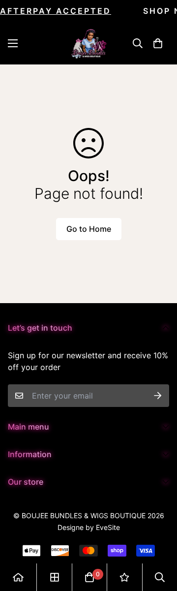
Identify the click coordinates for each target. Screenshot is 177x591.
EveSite (108, 527)
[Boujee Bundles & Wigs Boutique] (88, 43)
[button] (158, 43)
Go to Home (88, 229)
